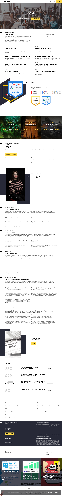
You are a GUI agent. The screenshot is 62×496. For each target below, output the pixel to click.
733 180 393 (52, 1)
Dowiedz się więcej (41, 492)
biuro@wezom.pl (8, 442)
